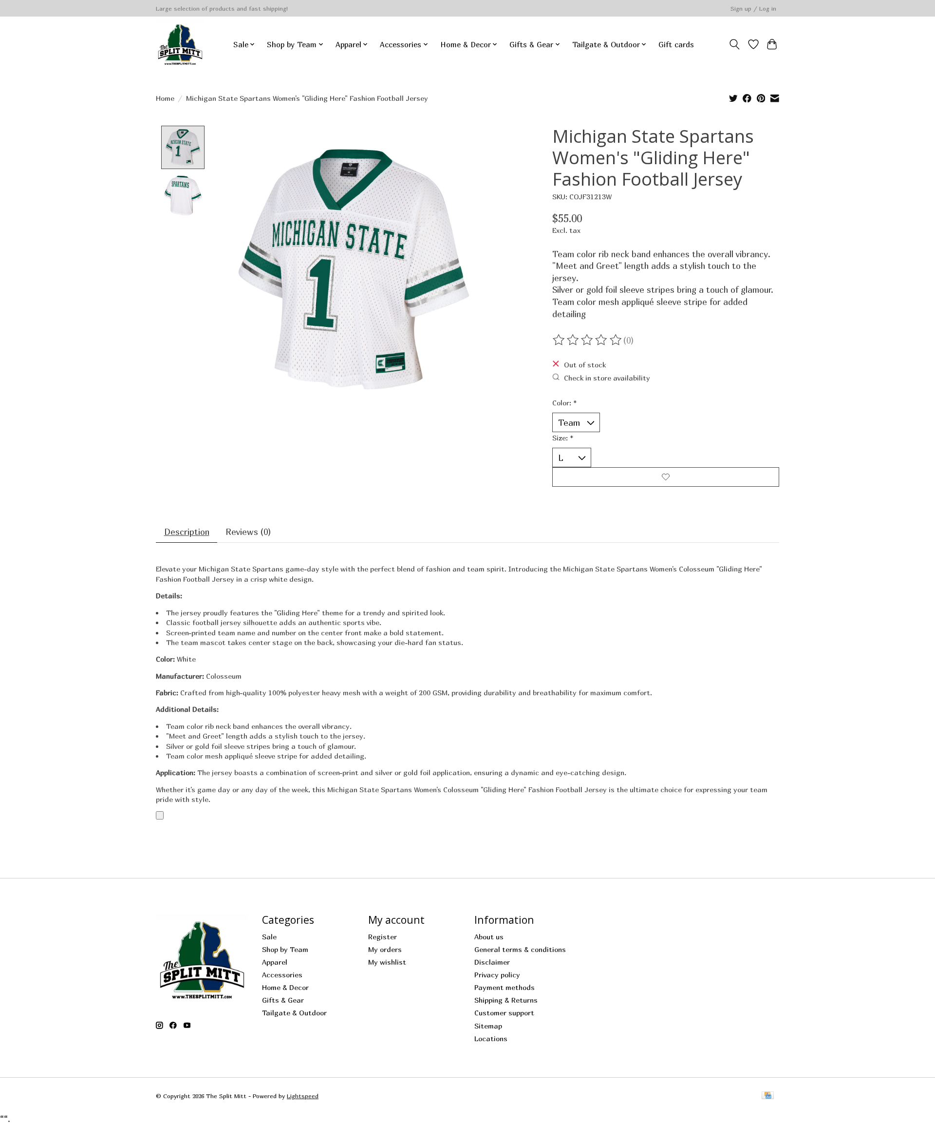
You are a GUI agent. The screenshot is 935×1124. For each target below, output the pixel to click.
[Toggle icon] (735, 44)
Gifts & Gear (283, 1000)
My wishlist (387, 962)
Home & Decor (285, 987)
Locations (490, 1038)
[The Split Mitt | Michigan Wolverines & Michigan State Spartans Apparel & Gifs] (180, 44)
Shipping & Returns (506, 1000)
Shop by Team (285, 949)
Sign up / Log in (753, 8)
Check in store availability (607, 377)
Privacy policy (497, 975)
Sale (269, 937)
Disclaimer (492, 962)
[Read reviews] (587, 340)
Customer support (504, 1013)
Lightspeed (302, 1096)
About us (489, 937)
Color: (564, 403)
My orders (385, 949)
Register (382, 937)
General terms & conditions (520, 949)
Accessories (282, 975)
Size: (562, 438)
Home (165, 98)
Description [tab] (186, 532)
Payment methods (504, 987)
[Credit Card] (768, 1096)
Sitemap (488, 1026)
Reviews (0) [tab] (248, 532)
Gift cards (676, 44)
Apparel (274, 962)
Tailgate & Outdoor (294, 1013)
